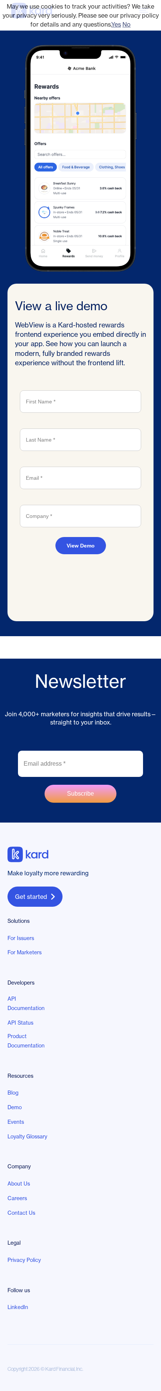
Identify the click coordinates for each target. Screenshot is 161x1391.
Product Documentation (26, 1041)
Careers (17, 1198)
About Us (18, 1183)
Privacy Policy (24, 1260)
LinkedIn (17, 1307)
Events (15, 1122)
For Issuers (20, 938)
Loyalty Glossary (27, 1136)
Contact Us (21, 1213)
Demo (14, 1107)
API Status (20, 1022)
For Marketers (24, 952)
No (126, 24)
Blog (12, 1092)
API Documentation (26, 1003)
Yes (116, 24)
